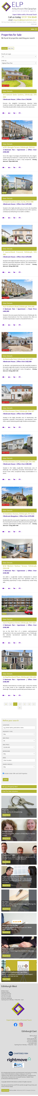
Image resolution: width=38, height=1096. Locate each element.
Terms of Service (5, 1086)
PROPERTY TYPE (7, 731)
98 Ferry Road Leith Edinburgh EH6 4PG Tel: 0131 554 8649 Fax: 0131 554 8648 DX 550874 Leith (32, 1039)
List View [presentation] (4, 48)
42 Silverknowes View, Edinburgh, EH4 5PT (18, 411)
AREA (4, 758)
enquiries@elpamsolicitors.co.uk (25, 20)
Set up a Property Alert (10, 787)
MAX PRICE (6, 744)
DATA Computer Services (29, 1090)
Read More (6, 815)
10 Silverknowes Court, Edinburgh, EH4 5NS (19, 462)
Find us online (12, 1090)
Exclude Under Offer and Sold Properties (15, 773)
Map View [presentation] (10, 48)
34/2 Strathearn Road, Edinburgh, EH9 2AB (18, 307)
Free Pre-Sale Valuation (10, 791)
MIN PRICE (6, 738)
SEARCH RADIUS (7, 764)
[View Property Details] (17, 77)
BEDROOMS (6, 751)
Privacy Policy (31, 1085)
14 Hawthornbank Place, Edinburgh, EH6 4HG (19, 677)
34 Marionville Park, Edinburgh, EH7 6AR (17, 359)
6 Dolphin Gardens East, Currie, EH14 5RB (18, 202)
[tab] (4, 49)
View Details (7, 91)
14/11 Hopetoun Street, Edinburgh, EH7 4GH (19, 623)
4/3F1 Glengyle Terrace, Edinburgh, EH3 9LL (19, 147)
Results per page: (6, 54)
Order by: (4, 60)
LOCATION (6, 725)
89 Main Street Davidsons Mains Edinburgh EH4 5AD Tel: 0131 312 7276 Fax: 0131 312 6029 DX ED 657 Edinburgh (6, 994)
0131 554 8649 (29, 17)
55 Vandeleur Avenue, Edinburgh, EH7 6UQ (18, 514)
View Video (6, 979)
